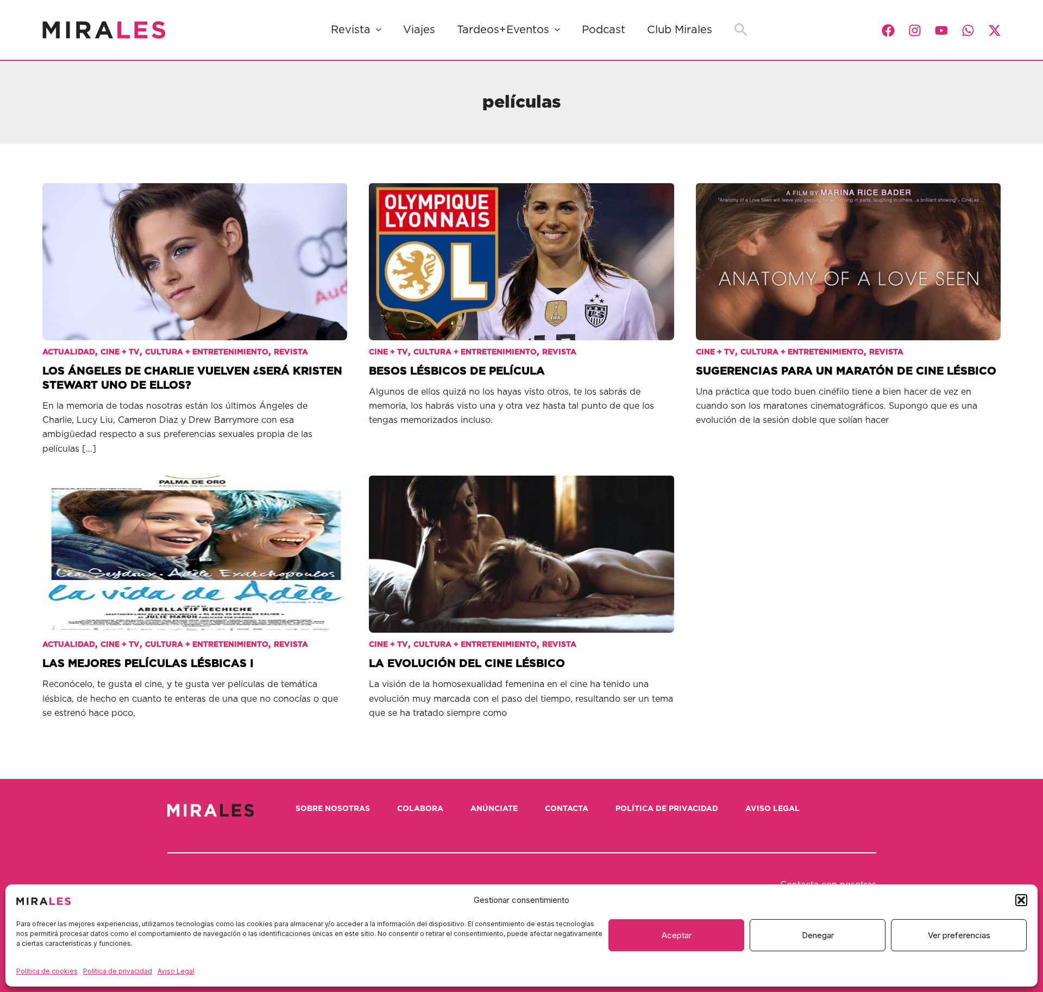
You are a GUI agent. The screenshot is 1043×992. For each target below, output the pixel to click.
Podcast (603, 29)
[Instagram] (914, 30)
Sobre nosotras (333, 809)
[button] (1021, 900)
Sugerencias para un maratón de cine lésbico (846, 371)
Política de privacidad (117, 971)
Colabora (420, 809)
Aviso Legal (176, 971)
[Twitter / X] (994, 30)
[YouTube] (941, 30)
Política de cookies (47, 971)
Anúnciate (494, 809)
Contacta (566, 809)
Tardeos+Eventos (503, 29)
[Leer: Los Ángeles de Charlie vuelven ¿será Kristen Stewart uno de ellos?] (195, 253)
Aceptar (677, 935)
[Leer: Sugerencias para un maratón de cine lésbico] (848, 253)
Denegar (818, 935)
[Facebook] (888, 30)
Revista (350, 29)
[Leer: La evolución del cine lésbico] (521, 546)
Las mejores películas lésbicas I (148, 663)
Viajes (419, 29)
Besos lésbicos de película (457, 371)
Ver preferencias (959, 935)
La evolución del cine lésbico (467, 663)
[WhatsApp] (968, 30)
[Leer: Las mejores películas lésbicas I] (195, 546)
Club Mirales (679, 29)
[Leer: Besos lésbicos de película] (521, 253)
